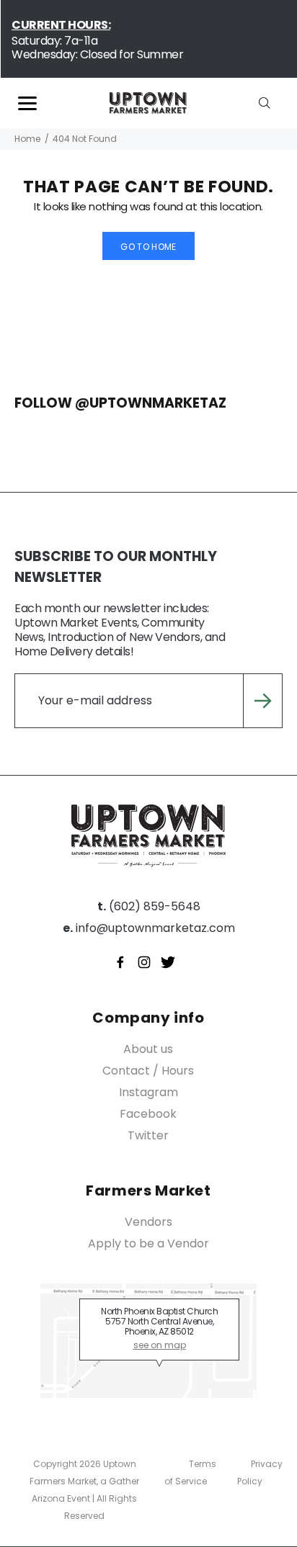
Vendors (148, 1222)
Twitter (148, 1135)
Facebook (148, 1114)
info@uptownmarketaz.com (149, 928)
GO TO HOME (148, 247)
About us (148, 1049)
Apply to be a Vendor (148, 1243)
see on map (159, 1345)
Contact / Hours (148, 1070)
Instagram (148, 1092)
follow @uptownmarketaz (120, 403)
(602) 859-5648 (148, 906)
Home (27, 139)
